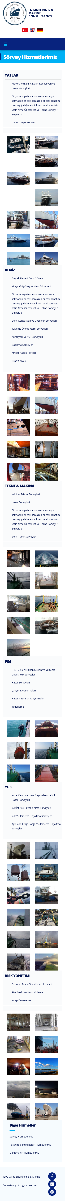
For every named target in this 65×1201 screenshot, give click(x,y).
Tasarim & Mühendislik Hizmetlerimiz (30, 1144)
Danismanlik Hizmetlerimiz (24, 1152)
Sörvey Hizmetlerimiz (21, 1136)
